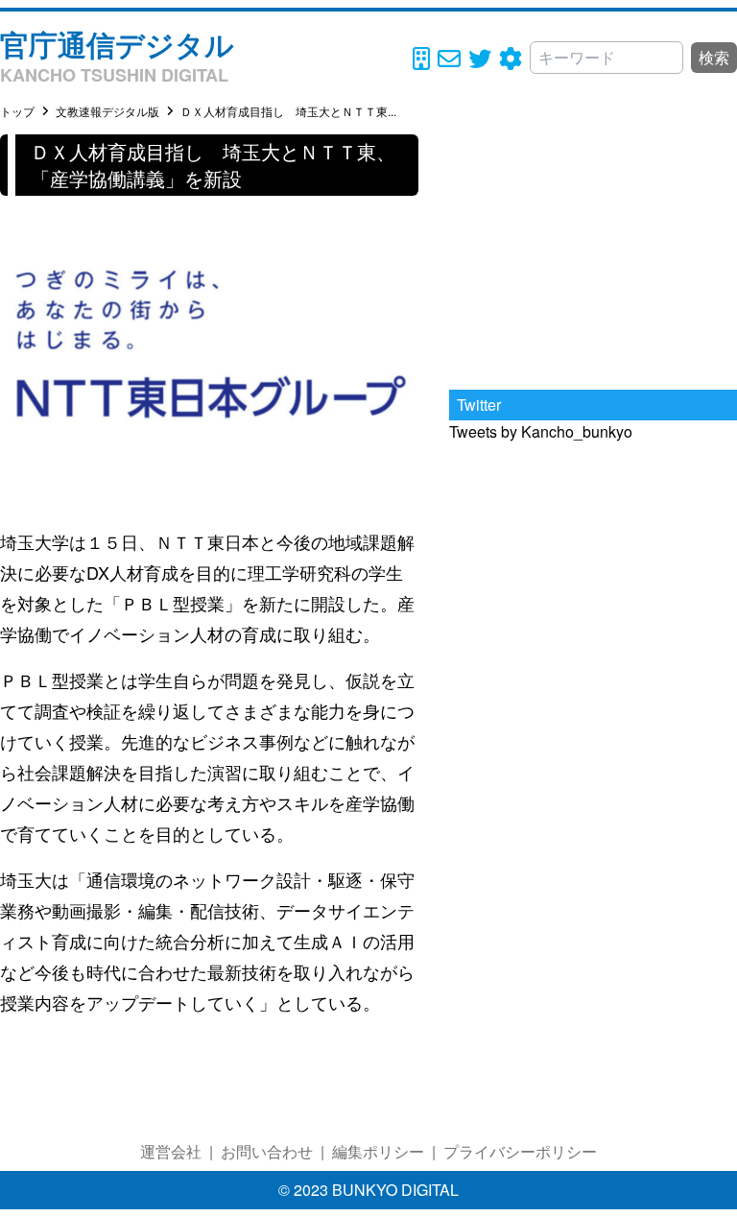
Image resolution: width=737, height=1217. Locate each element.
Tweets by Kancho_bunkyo (540, 431)
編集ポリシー (378, 1151)
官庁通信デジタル (117, 43)
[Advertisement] (593, 254)
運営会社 (171, 1151)
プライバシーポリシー (520, 1151)
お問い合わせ (267, 1151)
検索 (714, 57)
